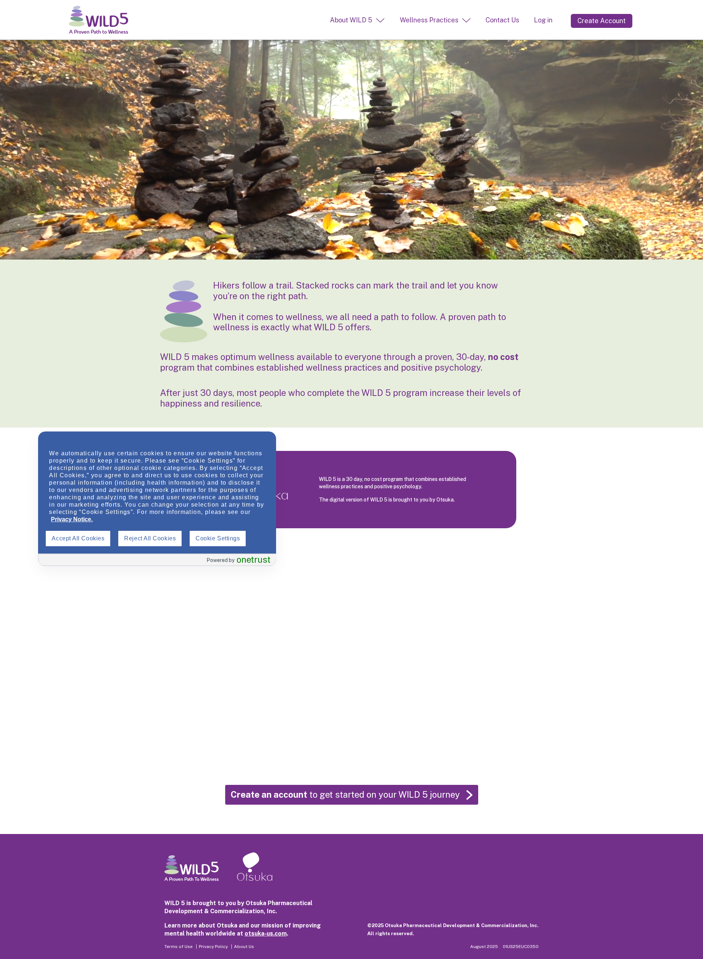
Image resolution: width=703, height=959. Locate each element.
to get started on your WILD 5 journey (345, 794)
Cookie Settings (218, 538)
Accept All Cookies (78, 538)
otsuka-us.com (266, 933)
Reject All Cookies (150, 538)
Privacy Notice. (72, 519)
